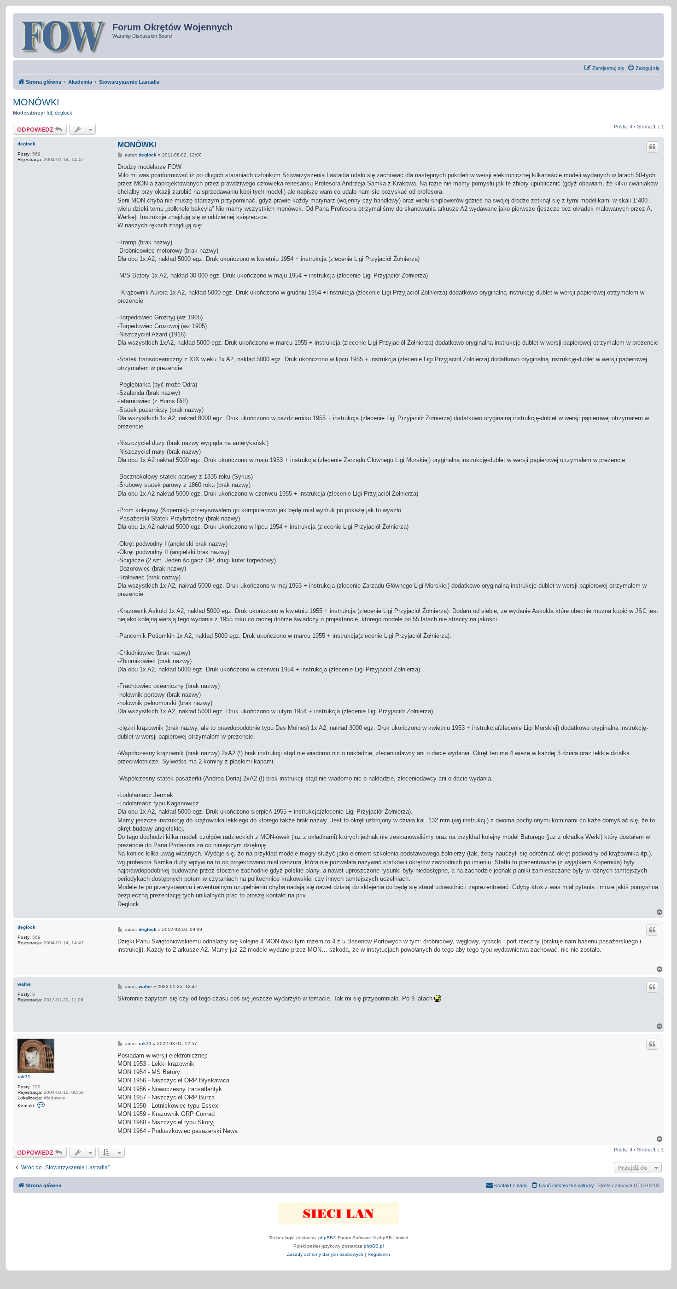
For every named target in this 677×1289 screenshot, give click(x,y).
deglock (63, 113)
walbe (24, 984)
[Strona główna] (63, 35)
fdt (49, 113)
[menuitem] (643, 68)
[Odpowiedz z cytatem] (652, 146)
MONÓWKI (36, 102)
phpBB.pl (374, 1246)
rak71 (24, 1076)
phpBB (325, 1237)
